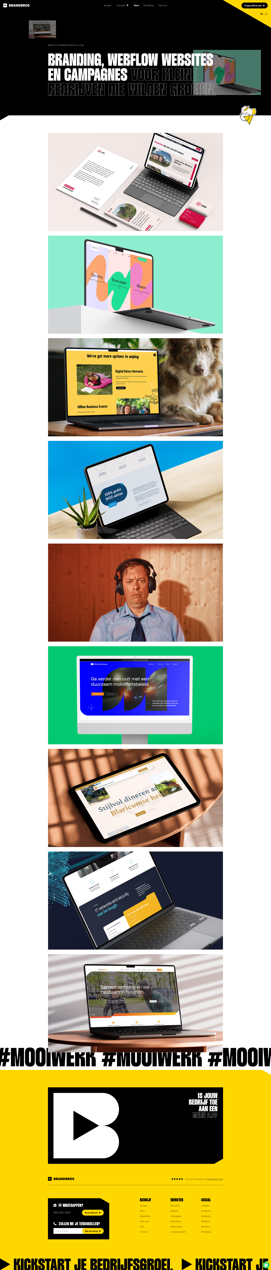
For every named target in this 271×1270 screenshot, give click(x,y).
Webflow (205, 1221)
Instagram (206, 1211)
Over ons (162, 5)
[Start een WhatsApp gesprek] (266, 1265)
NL (261, 13)
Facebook (206, 1216)
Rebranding (176, 1226)
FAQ (142, 1226)
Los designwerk (178, 1232)
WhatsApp (206, 1232)
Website (174, 1211)
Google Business (215, 1179)
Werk (136, 5)
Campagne (176, 1216)
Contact (144, 1232)
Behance (205, 1226)
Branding (175, 1205)
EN (266, 13)
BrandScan (176, 1221)
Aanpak (107, 5)
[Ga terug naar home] (16, 5)
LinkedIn (205, 1205)
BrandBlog (148, 5)
